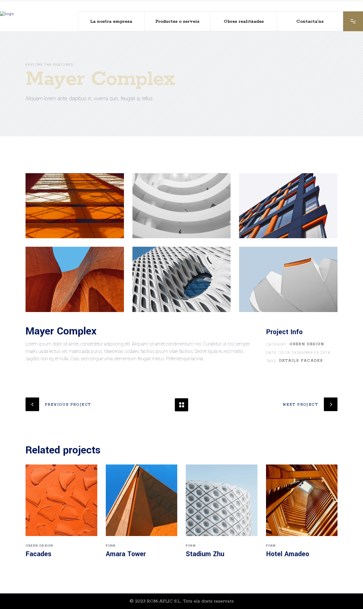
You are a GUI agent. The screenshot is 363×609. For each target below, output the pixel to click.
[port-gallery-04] (75, 279)
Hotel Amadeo (287, 554)
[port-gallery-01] (75, 205)
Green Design (307, 344)
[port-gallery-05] (181, 279)
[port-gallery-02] (181, 205)
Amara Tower (126, 554)
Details (289, 361)
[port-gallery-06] (288, 279)
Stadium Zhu (205, 554)
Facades (312, 361)
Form (111, 546)
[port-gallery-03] (288, 205)
